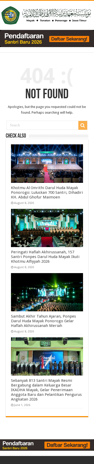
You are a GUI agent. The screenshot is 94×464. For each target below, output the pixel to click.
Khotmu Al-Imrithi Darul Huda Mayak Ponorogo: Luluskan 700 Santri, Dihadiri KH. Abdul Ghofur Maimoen (47, 192)
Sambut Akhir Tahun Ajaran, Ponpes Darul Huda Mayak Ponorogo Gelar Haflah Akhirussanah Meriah (43, 321)
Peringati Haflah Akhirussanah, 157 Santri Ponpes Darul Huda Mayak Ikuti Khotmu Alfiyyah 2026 (45, 257)
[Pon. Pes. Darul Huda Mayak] (47, 14)
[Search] (82, 125)
